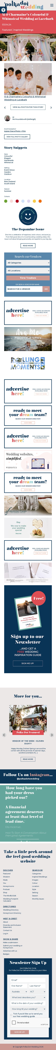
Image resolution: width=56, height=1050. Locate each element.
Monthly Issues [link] (38, 899)
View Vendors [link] (28, 278)
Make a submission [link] (10, 942)
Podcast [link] (6, 889)
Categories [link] (36, 874)
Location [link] (35, 886)
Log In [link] (5, 934)
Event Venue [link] (9, 170)
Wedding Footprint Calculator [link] (10, 900)
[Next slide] (52, 735)
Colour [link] (35, 883)
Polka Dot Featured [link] (28, 732)
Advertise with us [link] (10, 951)
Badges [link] (6, 954)
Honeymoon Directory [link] (12, 913)
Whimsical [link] (8, 162)
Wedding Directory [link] (10, 910)
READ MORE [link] (28, 246)
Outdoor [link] (8, 174)
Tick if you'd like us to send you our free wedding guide (27, 1015)
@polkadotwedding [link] (28, 779)
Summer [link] (7, 191)
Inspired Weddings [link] (23, 30)
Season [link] (35, 896)
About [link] (5, 922)
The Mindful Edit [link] (9, 896)
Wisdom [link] (6, 877)
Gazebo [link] (7, 172)
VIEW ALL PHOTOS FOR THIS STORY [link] (28, 107)
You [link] (4, 883)
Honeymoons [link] (8, 886)
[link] (3, 10)
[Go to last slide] (4, 735)
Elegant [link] (7, 158)
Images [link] (35, 880)
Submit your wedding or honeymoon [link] (12, 947)
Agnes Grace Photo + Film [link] (15, 131)
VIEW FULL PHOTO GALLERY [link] (17, 137)
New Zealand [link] (9, 181)
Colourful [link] (8, 156)
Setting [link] (35, 893)
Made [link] (5, 880)
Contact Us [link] (7, 930)
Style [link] (34, 889)
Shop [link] (5, 893)
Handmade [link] (9, 160)
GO (46, 289)
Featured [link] (7, 30)
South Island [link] (9, 184)
